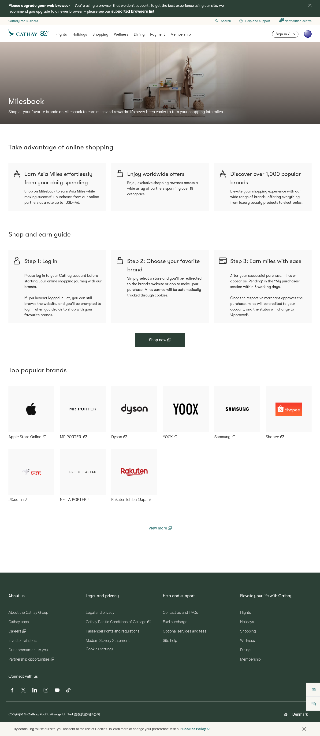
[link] (31, 413)
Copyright (15, 714)
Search (226, 21)
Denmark (300, 714)
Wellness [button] (121, 34)
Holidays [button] (79, 34)
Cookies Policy (194, 729)
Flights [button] (61, 34)
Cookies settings (99, 649)
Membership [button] (181, 34)
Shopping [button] (100, 34)
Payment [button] (157, 34)
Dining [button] (139, 34)
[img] (310, 5)
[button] (304, 729)
